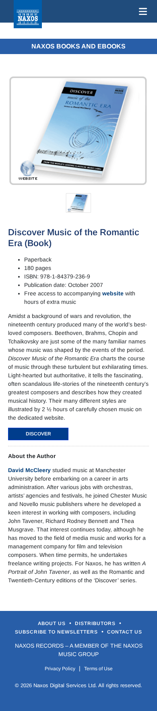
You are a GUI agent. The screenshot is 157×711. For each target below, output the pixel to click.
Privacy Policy (60, 668)
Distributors (96, 623)
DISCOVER (38, 434)
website (113, 293)
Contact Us (124, 632)
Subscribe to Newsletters (57, 632)
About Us (52, 623)
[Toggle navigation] (141, 11)
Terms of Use (98, 668)
